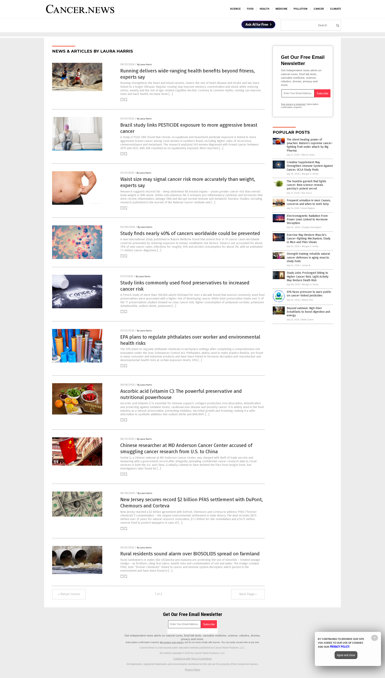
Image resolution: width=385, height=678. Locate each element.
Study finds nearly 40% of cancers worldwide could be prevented (190, 233)
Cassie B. (306, 265)
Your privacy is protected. (293, 104)
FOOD (250, 8)
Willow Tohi (307, 300)
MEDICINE (281, 8)
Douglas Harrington (311, 227)
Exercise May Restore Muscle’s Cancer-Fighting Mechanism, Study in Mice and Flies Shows (308, 238)
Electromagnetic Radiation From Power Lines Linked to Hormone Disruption (307, 219)
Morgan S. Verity (310, 174)
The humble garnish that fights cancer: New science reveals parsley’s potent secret (306, 185)
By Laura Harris (144, 64)
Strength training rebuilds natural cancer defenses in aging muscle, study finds (308, 257)
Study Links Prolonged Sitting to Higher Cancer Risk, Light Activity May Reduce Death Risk (307, 276)
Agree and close (346, 655)
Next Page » (248, 594)
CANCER (319, 8)
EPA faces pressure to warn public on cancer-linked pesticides (309, 293)
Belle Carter (308, 319)
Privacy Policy (192, 669)
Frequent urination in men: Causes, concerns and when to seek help (309, 202)
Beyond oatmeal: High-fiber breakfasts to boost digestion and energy (308, 311)
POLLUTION (300, 8)
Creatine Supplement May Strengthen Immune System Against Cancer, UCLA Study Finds (310, 166)
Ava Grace (307, 193)
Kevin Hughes (308, 208)
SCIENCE (235, 8)
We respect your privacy (172, 642)
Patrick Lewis (308, 155)
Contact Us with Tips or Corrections (192, 658)
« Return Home (69, 594)
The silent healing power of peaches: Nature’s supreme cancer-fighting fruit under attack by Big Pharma (310, 145)
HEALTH (264, 8)
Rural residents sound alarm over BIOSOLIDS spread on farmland (190, 554)
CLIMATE (335, 8)
